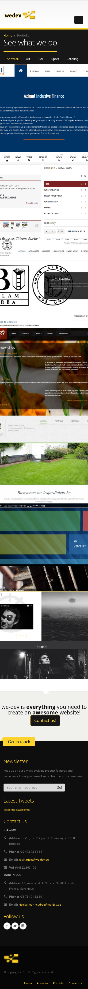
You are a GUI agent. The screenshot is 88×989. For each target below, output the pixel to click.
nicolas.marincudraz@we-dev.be (40, 904)
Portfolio (58, 983)
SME (41, 59)
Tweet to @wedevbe (17, 809)
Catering (72, 59)
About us (42, 983)
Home (8, 35)
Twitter (15, 926)
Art (28, 59)
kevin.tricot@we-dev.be (34, 859)
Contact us (76, 983)
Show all (13, 59)
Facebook (7, 926)
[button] (59, 788)
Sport (55, 59)
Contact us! (45, 720)
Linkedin (23, 926)
